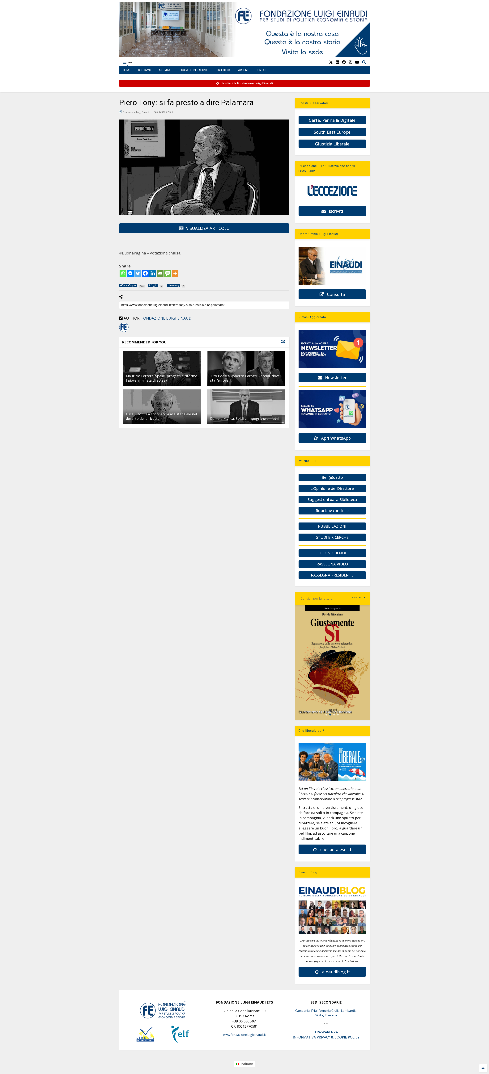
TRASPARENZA (326, 1032)
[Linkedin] (152, 273)
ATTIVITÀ (164, 70)
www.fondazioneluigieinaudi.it (244, 1035)
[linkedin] (337, 62)
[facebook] (344, 62)
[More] (175, 273)
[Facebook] (145, 273)
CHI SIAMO (144, 70)
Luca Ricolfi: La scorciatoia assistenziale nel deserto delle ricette (161, 416)
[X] (331, 62)
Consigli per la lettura (316, 598)
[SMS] (167, 273)
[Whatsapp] (123, 273)
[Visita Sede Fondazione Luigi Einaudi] (244, 55)
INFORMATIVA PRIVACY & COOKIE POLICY (326, 1037)
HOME (126, 70)
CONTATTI (262, 70)
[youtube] (357, 62)
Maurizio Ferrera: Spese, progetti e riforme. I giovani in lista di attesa (162, 378)
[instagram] (350, 62)
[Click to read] (162, 368)
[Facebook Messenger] (130, 273)
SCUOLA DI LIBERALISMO (193, 70)
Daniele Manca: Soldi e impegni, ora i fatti (244, 418)
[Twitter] (137, 273)
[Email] (160, 273)
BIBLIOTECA (223, 70)
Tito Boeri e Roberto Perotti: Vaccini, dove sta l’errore (245, 378)
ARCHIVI (243, 70)
